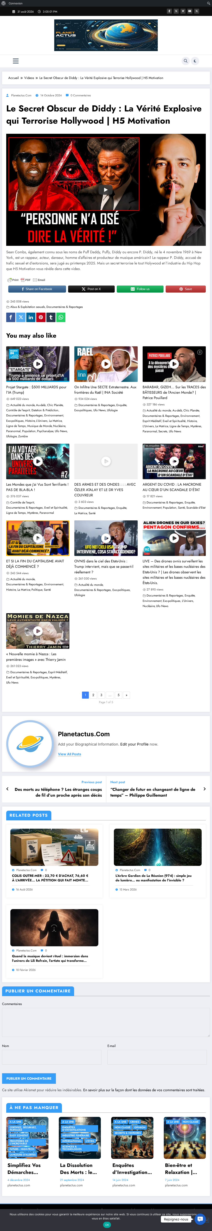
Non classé (122, 1127)
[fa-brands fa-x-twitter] (176, 11)
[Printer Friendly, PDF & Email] (26, 280)
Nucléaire (59, 426)
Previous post (92, 782)
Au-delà (41, 405)
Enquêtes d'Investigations (74, 1129)
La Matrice (55, 421)
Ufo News (61, 431)
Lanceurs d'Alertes (23, 1155)
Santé (92, 513)
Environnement (53, 415)
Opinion (139, 1127)
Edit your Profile (134, 744)
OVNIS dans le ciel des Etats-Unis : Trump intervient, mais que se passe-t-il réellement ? (103, 566)
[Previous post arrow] (7, 789)
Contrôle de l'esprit (18, 410)
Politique (36, 590)
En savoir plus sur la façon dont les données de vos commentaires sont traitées (143, 1090)
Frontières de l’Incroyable (19, 1142)
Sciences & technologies (72, 1148)
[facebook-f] (169, 11)
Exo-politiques (15, 421)
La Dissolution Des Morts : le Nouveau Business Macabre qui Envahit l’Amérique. (76, 1169)
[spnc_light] (195, 61)
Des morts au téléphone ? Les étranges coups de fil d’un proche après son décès (58, 792)
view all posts (69, 754)
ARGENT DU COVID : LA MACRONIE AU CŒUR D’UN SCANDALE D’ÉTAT (172, 487)
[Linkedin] (30, 317)
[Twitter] (20, 317)
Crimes (134, 1122)
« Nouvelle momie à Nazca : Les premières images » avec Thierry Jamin (36, 656)
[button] (200, 1219)
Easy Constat (19, 1135)
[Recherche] (186, 61)
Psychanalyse (45, 431)
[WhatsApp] (60, 317)
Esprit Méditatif (152, 421)
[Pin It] (40, 317)
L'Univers (41, 421)
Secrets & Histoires (128, 1133)
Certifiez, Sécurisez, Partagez (23, 1129)
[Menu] (15, 61)
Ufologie (11, 436)
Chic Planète (55, 405)
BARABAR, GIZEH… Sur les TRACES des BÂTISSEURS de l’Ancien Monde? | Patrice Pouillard (174, 392)
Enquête (121, 405)
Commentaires (12, 1004)
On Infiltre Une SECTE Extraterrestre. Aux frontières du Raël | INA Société (105, 389)
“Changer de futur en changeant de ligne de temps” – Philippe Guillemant (152, 792)
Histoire (30, 421)
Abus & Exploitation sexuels (27, 307)
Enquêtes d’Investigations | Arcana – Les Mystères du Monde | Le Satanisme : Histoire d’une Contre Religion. (131, 1169)
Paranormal (13, 431)
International (72, 1141)
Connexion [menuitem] (16, 3)
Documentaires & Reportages (64, 307)
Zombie (23, 436)
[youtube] (189, 11)
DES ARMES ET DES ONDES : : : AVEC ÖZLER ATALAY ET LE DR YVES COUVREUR (105, 490)
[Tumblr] (50, 317)
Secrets (162, 431)
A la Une (15, 1122)
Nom (5, 1045)
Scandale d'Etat (195, 508)
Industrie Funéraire (75, 1135)
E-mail (111, 1045)
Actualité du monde (22, 405)
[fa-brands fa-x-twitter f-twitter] (196, 11)
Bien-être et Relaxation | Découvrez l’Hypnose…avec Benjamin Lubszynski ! (184, 1169)
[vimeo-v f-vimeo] (183, 11)
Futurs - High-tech (22, 1149)
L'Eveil (90, 1141)
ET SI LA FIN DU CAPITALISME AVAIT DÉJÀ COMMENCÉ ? (35, 563)
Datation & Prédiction (44, 410)
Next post (117, 782)
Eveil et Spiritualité (174, 421)
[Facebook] (10, 317)
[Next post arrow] (204, 789)
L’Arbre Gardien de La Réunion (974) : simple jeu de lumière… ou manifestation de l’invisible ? (154, 878)
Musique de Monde (39, 426)
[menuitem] (3, 3)
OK (107, 1224)
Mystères (195, 426)
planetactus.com (21, 95)
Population (29, 431)
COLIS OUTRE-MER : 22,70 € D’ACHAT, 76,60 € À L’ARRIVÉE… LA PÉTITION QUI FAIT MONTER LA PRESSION (50, 878)
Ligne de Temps (16, 426)
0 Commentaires (81, 95)
